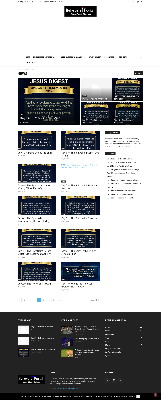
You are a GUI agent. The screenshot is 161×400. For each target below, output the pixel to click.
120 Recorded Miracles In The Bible (120, 198)
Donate (61, 1)
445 (54, 300)
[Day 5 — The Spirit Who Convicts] (80, 205)
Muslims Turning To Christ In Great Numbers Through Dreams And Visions (87, 329)
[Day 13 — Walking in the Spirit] (96, 89)
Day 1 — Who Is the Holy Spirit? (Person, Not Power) (78, 285)
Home (27, 57)
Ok (138, 396)
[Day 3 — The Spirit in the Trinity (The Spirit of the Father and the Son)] (80, 238)
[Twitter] (141, 1)
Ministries (123, 57)
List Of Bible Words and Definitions (120, 194)
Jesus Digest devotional (44, 57)
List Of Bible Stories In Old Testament (121, 191)
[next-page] (60, 300)
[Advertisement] (80, 36)
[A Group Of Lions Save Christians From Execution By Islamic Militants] (67, 353)
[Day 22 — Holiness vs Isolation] (23, 330)
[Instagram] (138, 1)
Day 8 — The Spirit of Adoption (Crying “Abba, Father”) (34, 187)
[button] (140, 57)
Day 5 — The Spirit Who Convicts (79, 218)
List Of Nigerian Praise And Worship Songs (123, 169)
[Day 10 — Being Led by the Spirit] (37, 140)
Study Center (95, 57)
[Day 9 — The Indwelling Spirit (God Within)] (80, 140)
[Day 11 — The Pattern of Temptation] (96, 113)
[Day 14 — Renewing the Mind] (49, 105)
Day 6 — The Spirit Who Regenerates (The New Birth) (33, 220)
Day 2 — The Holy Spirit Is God (34, 283)
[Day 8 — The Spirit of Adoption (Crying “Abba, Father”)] (37, 173)
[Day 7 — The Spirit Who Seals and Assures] (80, 173)
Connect (29, 63)
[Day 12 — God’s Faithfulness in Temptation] (127, 89)
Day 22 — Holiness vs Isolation (42, 327)
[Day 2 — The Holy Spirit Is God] (37, 271)
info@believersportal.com (69, 388)
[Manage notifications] (155, 395)
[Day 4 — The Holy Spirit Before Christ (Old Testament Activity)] (37, 238)
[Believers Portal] (80, 11)
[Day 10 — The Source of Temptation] (127, 113)
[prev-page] (20, 300)
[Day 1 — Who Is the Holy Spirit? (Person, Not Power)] (80, 271)
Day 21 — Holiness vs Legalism (42, 338)
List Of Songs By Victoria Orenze (87, 339)
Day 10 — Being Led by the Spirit (35, 152)
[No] (158, 396)
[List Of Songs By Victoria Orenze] (67, 341)
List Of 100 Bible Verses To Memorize (121, 162)
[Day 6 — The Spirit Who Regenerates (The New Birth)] (37, 205)
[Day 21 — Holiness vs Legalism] (23, 341)
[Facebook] (134, 1)
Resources (109, 57)
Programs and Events (49, 1)
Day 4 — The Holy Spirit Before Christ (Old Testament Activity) (34, 252)
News (39, 1)
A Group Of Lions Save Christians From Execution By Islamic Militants (87, 352)
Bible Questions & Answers (73, 57)
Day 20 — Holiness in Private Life (43, 349)
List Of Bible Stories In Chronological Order (123, 180)
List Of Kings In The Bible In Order (120, 166)
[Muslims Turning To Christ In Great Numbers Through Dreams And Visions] (67, 330)
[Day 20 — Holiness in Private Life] (23, 352)
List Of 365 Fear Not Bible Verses (119, 159)
